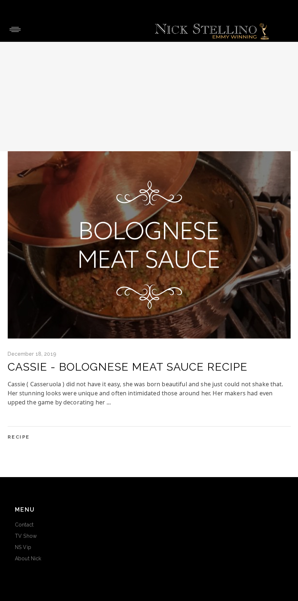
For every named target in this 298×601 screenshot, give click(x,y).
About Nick (28, 558)
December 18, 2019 (32, 354)
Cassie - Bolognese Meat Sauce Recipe (127, 366)
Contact (24, 525)
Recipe (19, 437)
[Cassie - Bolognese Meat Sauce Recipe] (149, 245)
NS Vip (23, 547)
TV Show (26, 536)
